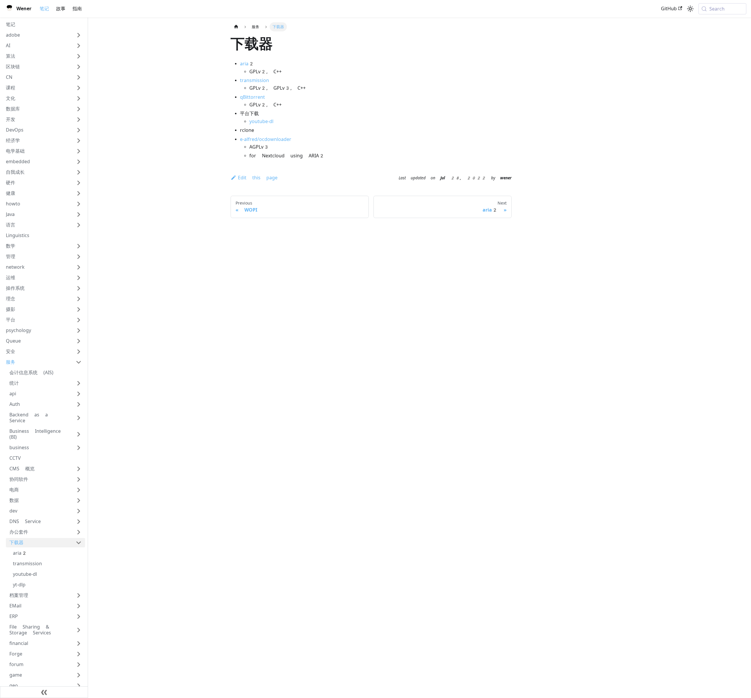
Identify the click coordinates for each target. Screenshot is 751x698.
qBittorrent (252, 97)
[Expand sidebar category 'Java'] (78, 214)
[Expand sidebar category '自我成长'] (78, 172)
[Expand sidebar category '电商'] (78, 490)
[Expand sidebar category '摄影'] (78, 309)
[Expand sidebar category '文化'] (78, 98)
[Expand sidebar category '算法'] (78, 56)
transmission (254, 80)
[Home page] (236, 26)
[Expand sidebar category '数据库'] (78, 109)
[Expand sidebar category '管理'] (78, 256)
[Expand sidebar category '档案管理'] (78, 595)
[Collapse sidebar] (44, 692)
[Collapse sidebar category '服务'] (78, 362)
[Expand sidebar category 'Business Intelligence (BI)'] (78, 434)
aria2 (247, 64)
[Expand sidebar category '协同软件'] (78, 479)
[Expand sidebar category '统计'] (78, 383)
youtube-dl (261, 121)
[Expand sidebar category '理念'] (78, 299)
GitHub (669, 8)
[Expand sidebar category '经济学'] (78, 140)
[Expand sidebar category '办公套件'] (78, 532)
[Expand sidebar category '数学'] (78, 246)
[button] (43, 35)
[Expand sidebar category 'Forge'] (78, 654)
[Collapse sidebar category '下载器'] (78, 542)
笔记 (44, 8)
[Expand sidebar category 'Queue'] (78, 341)
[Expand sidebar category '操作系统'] (78, 288)
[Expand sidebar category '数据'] (78, 500)
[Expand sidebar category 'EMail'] (78, 606)
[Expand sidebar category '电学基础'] (78, 151)
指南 (77, 8)
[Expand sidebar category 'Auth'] (78, 404)
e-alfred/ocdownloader (265, 139)
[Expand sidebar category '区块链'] (78, 66)
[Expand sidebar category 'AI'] (78, 45)
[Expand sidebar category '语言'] (78, 225)
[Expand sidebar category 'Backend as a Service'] (78, 417)
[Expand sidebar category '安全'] (78, 351)
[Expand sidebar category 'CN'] (78, 77)
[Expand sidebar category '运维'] (78, 277)
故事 (60, 8)
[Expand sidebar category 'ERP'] (78, 616)
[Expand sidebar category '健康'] (78, 193)
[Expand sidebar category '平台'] (78, 320)
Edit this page (258, 178)
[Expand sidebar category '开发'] (78, 119)
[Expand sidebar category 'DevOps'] (78, 130)
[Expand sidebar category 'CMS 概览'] (78, 469)
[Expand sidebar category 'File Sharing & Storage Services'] (78, 630)
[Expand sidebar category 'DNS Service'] (78, 521)
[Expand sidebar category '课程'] (78, 88)
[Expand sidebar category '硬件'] (78, 183)
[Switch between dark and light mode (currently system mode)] (690, 8)
